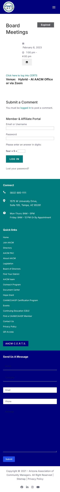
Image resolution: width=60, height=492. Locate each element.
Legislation (8, 263)
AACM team (9, 279)
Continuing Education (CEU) (16, 311)
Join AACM (8, 242)
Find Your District (11, 274)
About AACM (9, 258)
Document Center (11, 290)
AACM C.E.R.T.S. (15, 343)
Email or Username (16, 124)
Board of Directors (11, 269)
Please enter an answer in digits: (23, 144)
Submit (9, 459)
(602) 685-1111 (18, 192)
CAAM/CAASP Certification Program (20, 300)
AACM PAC (8, 253)
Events (6, 305)
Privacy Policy (9, 326)
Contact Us (8, 321)
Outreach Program (12, 284)
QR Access (8, 332)
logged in (25, 107)
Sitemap (21, 478)
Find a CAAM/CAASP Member (17, 316)
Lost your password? (17, 168)
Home (6, 237)
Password (11, 134)
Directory (7, 248)
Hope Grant (8, 295)
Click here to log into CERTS (21, 75)
